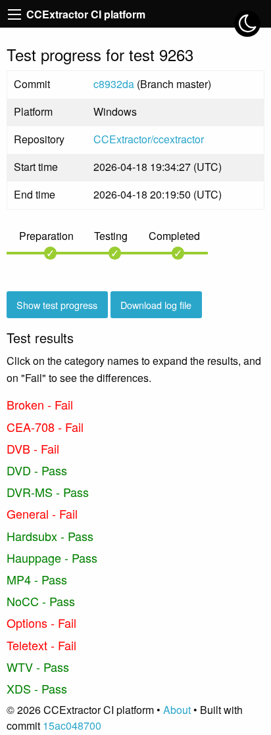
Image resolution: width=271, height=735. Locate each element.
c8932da (113, 83)
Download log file (155, 305)
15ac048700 (72, 725)
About (177, 709)
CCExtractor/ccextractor (148, 139)
